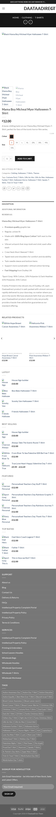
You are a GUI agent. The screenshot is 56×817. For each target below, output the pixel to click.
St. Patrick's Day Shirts (11, 752)
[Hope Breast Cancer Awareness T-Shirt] (14, 336)
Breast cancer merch (32, 701)
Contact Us (7, 592)
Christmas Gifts (47, 705)
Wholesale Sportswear (12, 668)
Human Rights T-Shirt (26, 730)
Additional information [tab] (14, 209)
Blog (4, 587)
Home (16, 17)
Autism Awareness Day (11, 692)
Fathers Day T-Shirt (10, 718)
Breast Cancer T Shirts (11, 705)
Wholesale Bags (9, 658)
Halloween (22, 173)
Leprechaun (46, 730)
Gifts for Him (29, 177)
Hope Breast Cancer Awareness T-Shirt (10, 357)
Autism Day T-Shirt (30, 692)
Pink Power (28, 743)
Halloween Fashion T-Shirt (12, 726)
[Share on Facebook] (9, 188)
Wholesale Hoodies (10, 663)
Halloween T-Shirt (34, 180)
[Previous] (6, 58)
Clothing (27, 17)
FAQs (4, 602)
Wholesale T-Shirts (10, 673)
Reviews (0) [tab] (7, 215)
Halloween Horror (20, 180)
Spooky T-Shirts (34, 747)
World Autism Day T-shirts (13, 760)
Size (3, 145)
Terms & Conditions (11, 622)
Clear (52, 133)
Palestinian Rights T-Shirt (12, 743)
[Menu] (3, 8)
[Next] (49, 58)
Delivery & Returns (10, 597)
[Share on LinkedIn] (28, 188)
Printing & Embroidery (12, 648)
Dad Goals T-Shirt (44, 709)
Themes (36, 173)
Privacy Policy (8, 617)
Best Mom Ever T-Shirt (25, 697)
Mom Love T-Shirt (34, 735)
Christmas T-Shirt (9, 709)
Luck (23, 735)
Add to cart (25, 158)
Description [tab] (8, 204)
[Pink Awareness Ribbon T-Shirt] (41, 336)
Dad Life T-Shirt (8, 714)
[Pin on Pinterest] (23, 188)
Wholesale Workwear (11, 678)
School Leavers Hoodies (12, 652)
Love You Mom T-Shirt (11, 735)
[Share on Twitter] (14, 188)
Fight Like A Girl (26, 718)
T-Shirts (39, 17)
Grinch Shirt (31, 722)
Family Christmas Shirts (34, 714)
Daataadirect (28, 8)
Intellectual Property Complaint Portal (19, 607)
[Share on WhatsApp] (4, 188)
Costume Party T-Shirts (15, 177)
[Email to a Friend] (18, 188)
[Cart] (52, 8)
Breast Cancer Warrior (30, 705)
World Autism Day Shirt (30, 756)
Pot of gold (39, 743)
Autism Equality (9, 697)
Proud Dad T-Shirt (9, 747)
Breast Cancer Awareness (12, 701)
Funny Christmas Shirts (42, 718)
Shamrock (22, 747)
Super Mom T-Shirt (29, 752)
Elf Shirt (20, 714)
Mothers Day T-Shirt (27, 739)
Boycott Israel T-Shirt (44, 697)
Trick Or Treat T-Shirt (15, 183)
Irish (38, 730)
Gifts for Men (40, 177)
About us (6, 582)
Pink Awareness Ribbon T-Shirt (39, 357)
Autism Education (45, 692)
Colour (4, 136)
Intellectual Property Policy (14, 612)
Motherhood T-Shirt (10, 739)
